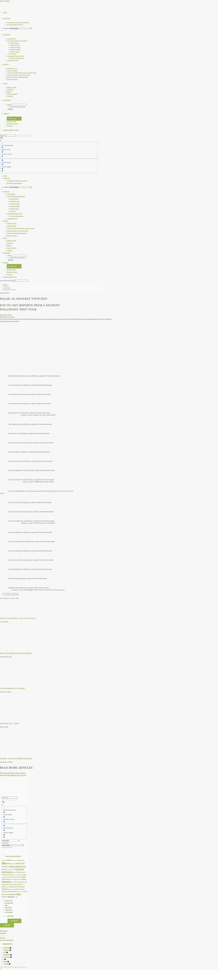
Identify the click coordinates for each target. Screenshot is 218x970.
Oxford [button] (76, 319)
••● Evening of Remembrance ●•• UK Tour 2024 (20, 228)
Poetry (12, 882)
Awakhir (22, 860)
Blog (4, 863)
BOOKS (9, 245)
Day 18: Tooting (13, 551)
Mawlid (23, 877)
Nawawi (24, 879)
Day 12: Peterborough (15, 491)
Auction (19, 860)
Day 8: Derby (12, 452)
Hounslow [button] (81, 319)
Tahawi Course (14, 209)
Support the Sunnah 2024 (9, 891)
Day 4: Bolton (12, 413)
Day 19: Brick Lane (14, 560)
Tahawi (18, 891)
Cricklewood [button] (100, 319)
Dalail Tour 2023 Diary (9, 289)
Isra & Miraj (23, 874)
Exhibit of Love (20, 872)
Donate (14, 921)
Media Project (6, 879)
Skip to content (5, 1)
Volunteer (10, 275)
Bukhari (9, 863)
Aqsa (12, 860)
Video (18, 894)
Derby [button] (43, 319)
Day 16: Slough (13, 532)
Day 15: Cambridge (14, 521)
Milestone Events (12, 236)
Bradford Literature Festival (17, 376)
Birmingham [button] (54, 319)
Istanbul (11, 579)
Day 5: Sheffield (13, 424)
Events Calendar (11, 226)
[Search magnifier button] (1, 138)
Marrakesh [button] (16, 321)
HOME (5, 176)
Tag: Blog (9, 250)
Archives (15, 860)
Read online (3, 931)
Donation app (12, 118)
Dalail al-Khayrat (12, 248)
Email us (2, 938)
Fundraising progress (6, 874)
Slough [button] (93, 319)
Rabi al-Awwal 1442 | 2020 (20, 882)
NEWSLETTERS (11, 241)
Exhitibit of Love (11, 223)
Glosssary (13, 874)
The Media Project (12, 219)
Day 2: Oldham (13, 394)
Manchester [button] (37, 319)
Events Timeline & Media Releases (17, 233)
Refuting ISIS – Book (9, 723)
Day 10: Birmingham (15, 470)
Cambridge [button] (88, 319)
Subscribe (3, 933)
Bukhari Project (14, 201)
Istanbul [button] (10, 321)
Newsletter (6, 881)
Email (9, 105)
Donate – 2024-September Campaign (16, 758)
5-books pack (4, 860)
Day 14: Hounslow (14, 512)
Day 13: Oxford (13, 503)
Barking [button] (5, 321)
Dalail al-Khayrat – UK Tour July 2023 (17, 231)
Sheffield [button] (27, 319)
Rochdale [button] (8, 319)
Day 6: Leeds (12, 434)
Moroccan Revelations (16, 216)
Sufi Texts (13, 211)
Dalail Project (14, 199)
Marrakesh (12, 588)
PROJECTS (6, 192)
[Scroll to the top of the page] (0, 969)
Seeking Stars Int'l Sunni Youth (17, 887)
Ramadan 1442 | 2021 (7, 884)
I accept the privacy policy (17, 107)
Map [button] (1, 317)
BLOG (5, 238)
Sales (7, 886)
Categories (6, 28)
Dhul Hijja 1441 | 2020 (11, 869)
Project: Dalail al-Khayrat (13, 856)
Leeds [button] (32, 319)
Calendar (13, 863)
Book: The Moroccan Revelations (16, 653)
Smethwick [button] (61, 319)
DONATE (5, 263)
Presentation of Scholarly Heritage (17, 181)
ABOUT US (6, 178)
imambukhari (18, 874)
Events (14, 872)
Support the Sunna (11, 889)
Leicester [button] (48, 319)
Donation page (11, 270)
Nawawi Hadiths (15, 206)
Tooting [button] (106, 319)
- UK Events (15, 593)
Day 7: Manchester (14, 443)
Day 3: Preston (13, 404)
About (9, 860)
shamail (4, 889)
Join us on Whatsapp (6, 940)
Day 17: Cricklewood (15, 542)
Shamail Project (15, 204)
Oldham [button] (13, 319)
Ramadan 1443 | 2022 (18, 884)
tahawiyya (22, 891)
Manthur (19, 877)
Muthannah (19, 879)
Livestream (11, 877)
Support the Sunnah (19, 889)
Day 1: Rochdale (13, 385)
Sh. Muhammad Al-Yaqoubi (14, 183)
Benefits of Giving (12, 272)
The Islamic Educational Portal (16, 196)
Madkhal (15, 877)
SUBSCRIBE (6, 253)
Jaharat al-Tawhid (5, 877)
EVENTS (5, 221)
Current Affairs (11, 194)
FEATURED (10, 243)
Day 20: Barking (13, 569)
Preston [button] (18, 319)
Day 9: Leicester (13, 461)
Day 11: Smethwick (14, 480)
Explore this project (6, 315)
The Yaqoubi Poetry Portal (14, 214)
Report (4, 887)
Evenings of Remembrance (13, 870)
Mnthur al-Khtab (13, 879)
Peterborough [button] (69, 319)
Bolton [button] (22, 319)
